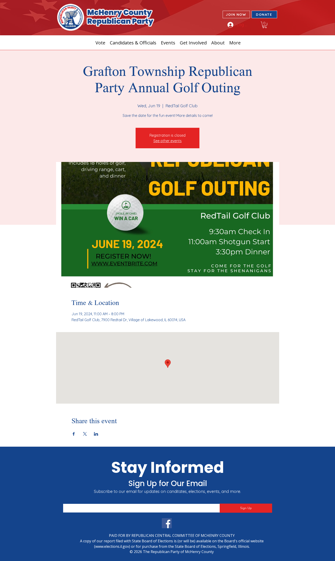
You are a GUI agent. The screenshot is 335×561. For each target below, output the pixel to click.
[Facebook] (167, 523)
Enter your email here (78, 500)
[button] (264, 25)
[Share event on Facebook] (74, 434)
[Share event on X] (85, 434)
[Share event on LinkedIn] (96, 434)
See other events (167, 140)
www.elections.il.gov (112, 546)
